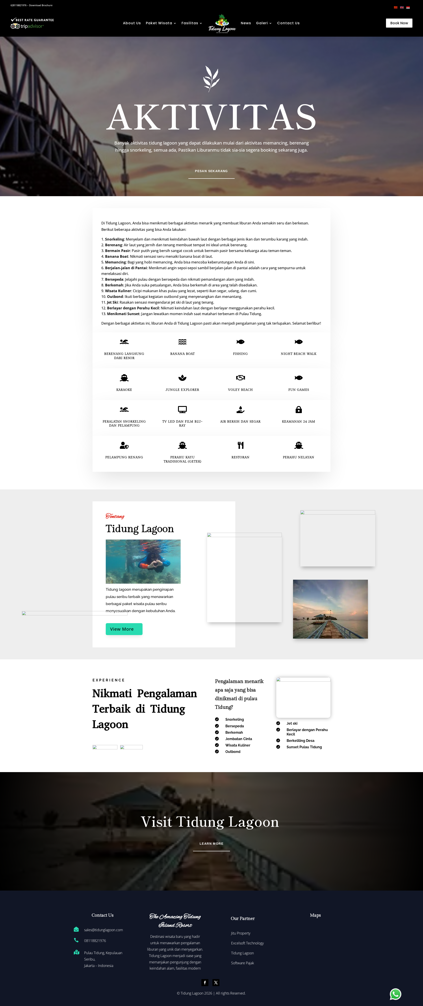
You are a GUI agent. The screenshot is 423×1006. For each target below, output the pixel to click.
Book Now (399, 23)
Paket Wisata (159, 23)
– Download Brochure (39, 5)
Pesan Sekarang (211, 171)
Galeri (262, 23)
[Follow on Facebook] (204, 982)
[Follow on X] (215, 982)
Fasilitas (190, 23)
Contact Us (288, 23)
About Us (132, 23)
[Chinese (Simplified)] (397, 7)
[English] (403, 7)
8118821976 (96, 940)
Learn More (211, 843)
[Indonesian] (409, 7)
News (246, 23)
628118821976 (18, 5)
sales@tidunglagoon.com (103, 929)
